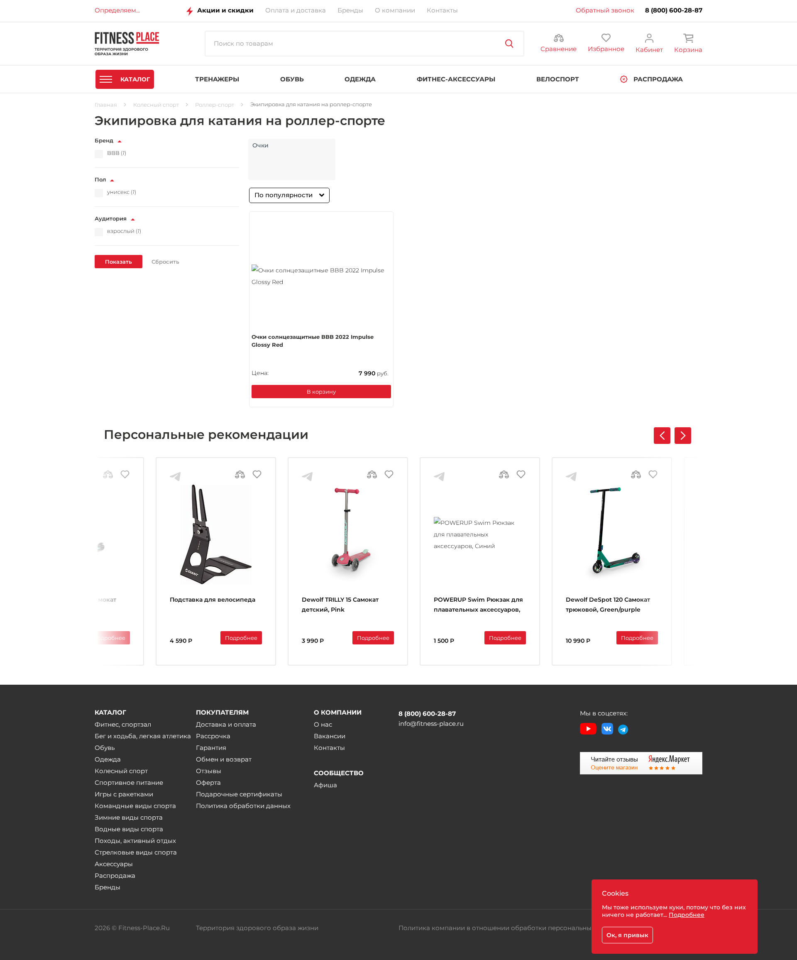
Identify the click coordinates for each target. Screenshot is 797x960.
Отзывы (208, 771)
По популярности (283, 195)
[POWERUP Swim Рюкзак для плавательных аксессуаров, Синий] (480, 534)
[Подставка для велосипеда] (216, 534)
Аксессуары (114, 864)
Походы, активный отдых (135, 841)
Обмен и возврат (224, 759)
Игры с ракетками (124, 794)
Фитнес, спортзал (123, 724)
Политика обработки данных (243, 806)
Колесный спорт (121, 771)
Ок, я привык (627, 935)
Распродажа (115, 875)
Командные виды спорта (135, 806)
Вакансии (329, 736)
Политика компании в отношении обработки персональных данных (509, 928)
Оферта (208, 782)
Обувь (105, 748)
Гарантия (211, 748)
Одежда (108, 759)
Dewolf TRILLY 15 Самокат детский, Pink (340, 604)
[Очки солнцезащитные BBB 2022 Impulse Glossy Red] (321, 276)
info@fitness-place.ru (431, 723)
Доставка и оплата (226, 724)
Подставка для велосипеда (212, 599)
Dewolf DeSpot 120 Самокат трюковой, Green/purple (608, 604)
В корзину (321, 391)
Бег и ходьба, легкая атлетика (143, 736)
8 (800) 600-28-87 (673, 10)
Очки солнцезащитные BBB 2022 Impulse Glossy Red (313, 340)
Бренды (107, 887)
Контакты (329, 748)
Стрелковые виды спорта (136, 852)
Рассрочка (213, 736)
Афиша (325, 785)
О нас (323, 724)
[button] (683, 435)
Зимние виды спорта (129, 817)
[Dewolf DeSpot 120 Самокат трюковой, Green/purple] (612, 534)
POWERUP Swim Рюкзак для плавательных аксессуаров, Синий (478, 605)
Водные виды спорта (129, 829)
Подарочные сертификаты (239, 794)
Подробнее (109, 637)
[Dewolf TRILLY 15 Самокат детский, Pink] (348, 534)
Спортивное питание (129, 782)
